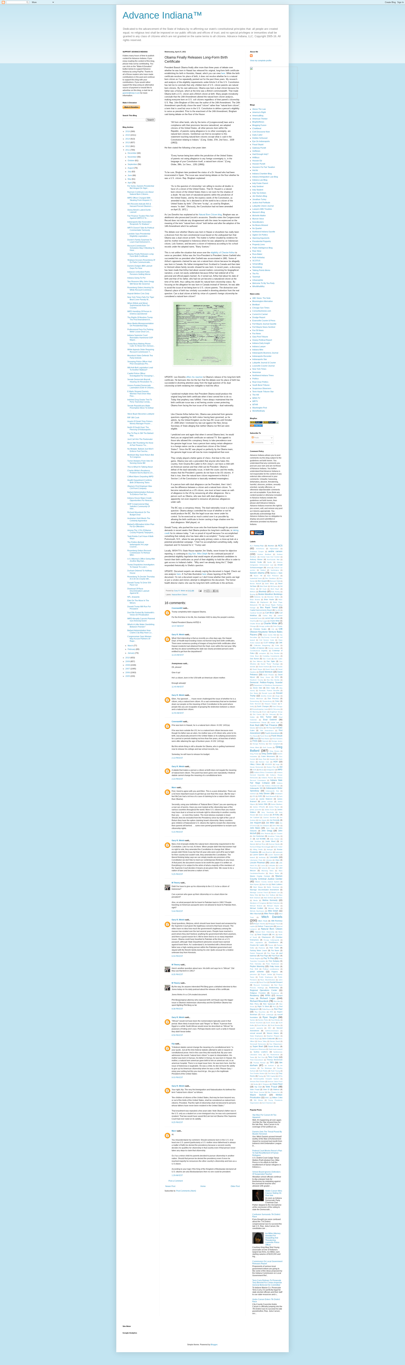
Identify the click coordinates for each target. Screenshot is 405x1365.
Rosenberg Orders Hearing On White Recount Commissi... (140, 288)
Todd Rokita (263, 1071)
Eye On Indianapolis (261, 141)
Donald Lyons (267, 693)
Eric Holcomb (271, 714)
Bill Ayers (274, 586)
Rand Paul (263, 982)
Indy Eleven (264, 793)
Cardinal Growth (256, 613)
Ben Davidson (270, 578)
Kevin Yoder (278, 847)
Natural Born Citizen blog (210, 214)
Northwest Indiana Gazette (263, 232)
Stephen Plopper (273, 1036)
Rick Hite (277, 1001)
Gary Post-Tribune (260, 337)
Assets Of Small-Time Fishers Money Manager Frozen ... (140, 422)
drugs (277, 696)
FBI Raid (269, 728)
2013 (127, 142)
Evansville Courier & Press (263, 321)
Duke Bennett (255, 704)
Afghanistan (274, 548)
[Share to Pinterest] (217, 591)
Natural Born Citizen (179, 595)
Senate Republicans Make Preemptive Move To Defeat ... (140, 408)
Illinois (261, 770)
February (132, 649)
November (132, 157)
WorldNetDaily (258, 411)
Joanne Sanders (269, 817)
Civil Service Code (266, 640)
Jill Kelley (276, 815)
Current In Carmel (260, 314)
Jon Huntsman (258, 836)
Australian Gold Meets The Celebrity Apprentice (138, 519)
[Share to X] (211, 591)
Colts (277, 645)
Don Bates (254, 693)
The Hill (255, 395)
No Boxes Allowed (260, 225)
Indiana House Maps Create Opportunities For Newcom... (140, 499)
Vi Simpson (265, 1084)
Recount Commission (262, 985)
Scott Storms (275, 1025)
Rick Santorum (269, 1004)
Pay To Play (269, 958)
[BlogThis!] (208, 591)
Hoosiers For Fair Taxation (263, 167)
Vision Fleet (277, 1084)
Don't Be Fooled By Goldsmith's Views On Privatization (140, 613)
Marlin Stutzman (273, 887)
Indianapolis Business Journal (265, 353)
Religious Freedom (258, 993)
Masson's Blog (258, 212)
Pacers (270, 945)
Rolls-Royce (266, 1009)
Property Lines (258, 244)
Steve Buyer (254, 1038)
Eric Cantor (257, 714)
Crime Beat (254, 656)
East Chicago (277, 706)
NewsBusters (258, 222)
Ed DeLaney (275, 709)
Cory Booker (274, 653)
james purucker (255, 809)
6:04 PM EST (177, 956)
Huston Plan (271, 767)
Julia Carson (275, 839)
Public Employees (266, 977)
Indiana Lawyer (259, 346)
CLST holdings (269, 643)
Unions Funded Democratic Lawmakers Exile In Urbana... (141, 386)
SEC (269, 1028)
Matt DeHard (268, 898)
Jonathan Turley (259, 199)
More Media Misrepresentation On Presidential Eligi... (140, 324)
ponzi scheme (257, 972)
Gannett (265, 741)
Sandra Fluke (263, 1020)
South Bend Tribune (261, 385)
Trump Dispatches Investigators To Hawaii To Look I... (140, 566)
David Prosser (268, 675)
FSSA (254, 741)
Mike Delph (273, 911)
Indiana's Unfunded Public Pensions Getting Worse (138, 273)
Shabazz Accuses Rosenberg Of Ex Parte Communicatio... (141, 261)
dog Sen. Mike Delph (197, 553)
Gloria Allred (254, 747)
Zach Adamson (267, 1103)
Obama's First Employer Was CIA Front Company (139, 487)
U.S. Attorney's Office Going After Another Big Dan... (141, 560)
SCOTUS (256, 261)
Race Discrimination (267, 980)
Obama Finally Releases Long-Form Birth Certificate (140, 255)
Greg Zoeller (267, 754)
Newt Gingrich (262, 934)
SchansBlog (257, 264)
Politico (255, 379)
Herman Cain (264, 762)
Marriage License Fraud (259, 892)
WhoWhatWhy (258, 286)
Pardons (262, 948)
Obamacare (266, 937)
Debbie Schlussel (260, 138)
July (130, 172)
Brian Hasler (269, 599)
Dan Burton (254, 659)
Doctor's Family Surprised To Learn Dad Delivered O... (139, 241)
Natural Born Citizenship (264, 932)
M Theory (176, 883)
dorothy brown (266, 696)
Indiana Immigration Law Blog (265, 177)
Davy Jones (265, 677)
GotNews (256, 151)
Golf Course (267, 747)
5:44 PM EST (177, 911)
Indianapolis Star (259, 359)
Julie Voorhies (255, 841)
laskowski (279, 852)
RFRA (267, 995)
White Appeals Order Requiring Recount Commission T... (140, 350)
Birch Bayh (275, 589)
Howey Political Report (262, 340)
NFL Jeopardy (133, 597)
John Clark (270, 828)
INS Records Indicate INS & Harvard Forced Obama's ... (140, 205)
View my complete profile (260, 60)
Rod (274, 1006)
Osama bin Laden (257, 945)
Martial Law (275, 892)
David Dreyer (257, 669)
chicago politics (264, 626)
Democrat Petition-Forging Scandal (266, 682)
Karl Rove (262, 844)
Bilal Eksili (263, 586)
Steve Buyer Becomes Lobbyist (140, 414)
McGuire (279, 898)
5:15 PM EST (177, 832)
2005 (127, 676)
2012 (127, 146)
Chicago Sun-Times (260, 308)
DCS (277, 677)
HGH (275, 762)
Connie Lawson (274, 648)
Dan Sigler (271, 661)
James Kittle (263, 804)
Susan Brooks (273, 1046)
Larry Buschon (267, 852)
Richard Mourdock (259, 1001)
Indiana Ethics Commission (264, 772)
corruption (262, 653)
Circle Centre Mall (269, 635)
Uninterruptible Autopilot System (266, 1079)
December (132, 153)
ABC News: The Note (261, 298)
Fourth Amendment (272, 733)
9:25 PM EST (177, 1122)
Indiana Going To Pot (136, 278)
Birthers (252, 592)
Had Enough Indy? (260, 154)
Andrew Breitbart (264, 554)
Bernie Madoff (255, 583)
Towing (260, 1076)
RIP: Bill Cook (133, 417)
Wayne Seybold (258, 1095)
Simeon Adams (273, 1033)
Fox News (256, 333)
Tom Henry (272, 1073)
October (131, 160)
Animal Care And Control (270, 557)
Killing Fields (258, 849)
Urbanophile (257, 280)
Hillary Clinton (255, 764)
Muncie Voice (258, 219)
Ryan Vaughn (270, 1017)
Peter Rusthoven (272, 964)
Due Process (273, 698)
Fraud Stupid (257, 144)
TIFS (272, 1062)
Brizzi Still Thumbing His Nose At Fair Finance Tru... (140, 444)
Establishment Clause (258, 722)
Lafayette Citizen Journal (263, 206)
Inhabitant (278, 793)
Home (203, 1186)
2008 (127, 665)
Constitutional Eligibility (259, 650)
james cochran (267, 801)
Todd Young (275, 1071)
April (130, 183)
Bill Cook (262, 589)
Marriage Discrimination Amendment (264, 890)
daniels (252, 666)
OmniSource (273, 942)
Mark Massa (258, 887)
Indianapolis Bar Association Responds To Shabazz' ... (139, 223)
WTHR (255, 404)
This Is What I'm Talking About (140, 467)
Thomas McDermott (274, 1060)
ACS (280, 545)
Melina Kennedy (269, 900)
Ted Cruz (261, 1057)
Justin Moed (270, 841)
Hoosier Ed (257, 161)
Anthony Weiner (256, 559)
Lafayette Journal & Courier (264, 363)
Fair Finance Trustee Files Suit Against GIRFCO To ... (140, 217)
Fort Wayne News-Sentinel (263, 327)
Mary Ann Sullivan (268, 895)
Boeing (252, 594)
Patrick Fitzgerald (256, 953)
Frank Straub (276, 736)
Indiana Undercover (272, 786)
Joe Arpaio (262, 820)
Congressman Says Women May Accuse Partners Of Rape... (139, 638)
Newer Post (170, 1186)
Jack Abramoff (271, 796)
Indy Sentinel (258, 186)
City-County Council (268, 637)
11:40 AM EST (178, 687)
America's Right (259, 112)
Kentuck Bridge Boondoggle (260, 847)
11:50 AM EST (178, 713)
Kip (173, 1044)
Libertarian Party (256, 860)
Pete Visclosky (255, 964)
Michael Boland (256, 906)
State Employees (256, 1036)
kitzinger (270, 849)
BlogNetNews (258, 122)
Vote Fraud (271, 1086)
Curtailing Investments (271, 656)
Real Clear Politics (260, 382)
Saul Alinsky (275, 1020)
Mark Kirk (265, 884)
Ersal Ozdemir (270, 720)
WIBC (267, 1097)
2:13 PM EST (177, 758)
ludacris (264, 868)
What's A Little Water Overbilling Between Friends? (140, 625)
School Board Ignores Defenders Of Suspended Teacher (266, 1173)
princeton (253, 974)
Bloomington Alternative (262, 301)
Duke (277, 701)
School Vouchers (256, 1023)
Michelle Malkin (259, 215)
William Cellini (277, 1097)
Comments (258, 442)
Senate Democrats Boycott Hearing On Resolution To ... (140, 380)
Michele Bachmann (257, 911)
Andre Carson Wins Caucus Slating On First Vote (273, 1193)
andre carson (275, 551)
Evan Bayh (255, 725)
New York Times (259, 369)
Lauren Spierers (274, 855)
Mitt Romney (276, 921)
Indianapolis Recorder (261, 356)
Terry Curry (273, 1057)
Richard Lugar (267, 998)
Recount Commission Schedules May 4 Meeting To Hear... (141, 248)
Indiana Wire (257, 350)
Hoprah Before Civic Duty (138, 293)
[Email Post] (200, 591)
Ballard (263, 570)
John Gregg (266, 831)
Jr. (251, 839)
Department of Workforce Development (268, 685)
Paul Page (264, 956)
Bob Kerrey (275, 592)
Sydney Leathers (261, 1052)
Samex (252, 1020)
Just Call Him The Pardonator (140, 439)
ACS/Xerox (260, 548)
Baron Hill (258, 576)
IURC (260, 796)
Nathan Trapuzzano (265, 926)
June (130, 175)
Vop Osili (258, 1087)
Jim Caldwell (254, 817)
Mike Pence (269, 913)
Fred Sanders (277, 738)
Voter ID (266, 1089)
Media (255, 900)
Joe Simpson (264, 825)
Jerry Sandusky (267, 812)
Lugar (273, 868)
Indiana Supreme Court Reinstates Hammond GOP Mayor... (140, 337)
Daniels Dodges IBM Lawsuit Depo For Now (139, 267)
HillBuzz (255, 157)
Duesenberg (254, 701)
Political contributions (271, 969)
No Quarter (257, 228)
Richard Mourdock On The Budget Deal (138, 513)
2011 (127, 150)
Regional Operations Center (263, 990)
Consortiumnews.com (261, 311)
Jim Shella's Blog (259, 196)
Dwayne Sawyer (271, 704)
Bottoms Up (258, 597)
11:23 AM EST (178, 655)
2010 (127, 658)
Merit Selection (274, 903)
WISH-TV (256, 398)
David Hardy (270, 669)
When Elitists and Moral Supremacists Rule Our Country (138, 305)
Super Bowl (258, 1046)
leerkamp (262, 857)
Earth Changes (263, 706)
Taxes (252, 1057)
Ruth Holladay (258, 257)
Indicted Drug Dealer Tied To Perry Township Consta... (139, 401)
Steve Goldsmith (268, 1038)
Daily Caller (257, 135)
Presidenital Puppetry (261, 241)
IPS (253, 796)
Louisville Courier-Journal (263, 366)
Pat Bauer (275, 950)
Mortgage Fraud (274, 923)
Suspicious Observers (261, 388)
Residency (254, 995)
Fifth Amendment (267, 730)
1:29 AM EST (177, 1175)
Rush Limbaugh (267, 1014)
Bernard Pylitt (275, 581)
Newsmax (256, 372)
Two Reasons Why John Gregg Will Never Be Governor (140, 282)
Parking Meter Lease (258, 950)
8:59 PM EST (177, 1035)
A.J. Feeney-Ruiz (257, 546)
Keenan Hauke (274, 844)
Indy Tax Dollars (259, 193)
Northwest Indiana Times (263, 375)
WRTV (255, 401)
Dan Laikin (278, 659)
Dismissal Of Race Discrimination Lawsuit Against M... (138, 591)
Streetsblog (257, 267)
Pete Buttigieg (274, 961)
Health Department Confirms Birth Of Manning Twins (139, 481)
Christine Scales (260, 629)
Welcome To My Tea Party (263, 283)
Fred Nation (265, 738)
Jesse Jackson (264, 815)
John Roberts (266, 833)
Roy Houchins (260, 1012)
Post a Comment (175, 1181)
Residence (275, 993)
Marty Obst (254, 895)
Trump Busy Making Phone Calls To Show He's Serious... (141, 345)
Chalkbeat (256, 128)
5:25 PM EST (177, 874)
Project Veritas (266, 974)
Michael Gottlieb (256, 908)
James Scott (269, 809)
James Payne (274, 807)
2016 (127, 131)
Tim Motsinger (266, 1068)
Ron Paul (278, 1009)
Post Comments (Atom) (186, 1191)
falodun (252, 728)
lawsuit (252, 857)
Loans (262, 865)
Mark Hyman (254, 884)
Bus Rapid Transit (268, 607)
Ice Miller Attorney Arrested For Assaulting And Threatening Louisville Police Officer (272, 1239)
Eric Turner (265, 717)
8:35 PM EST (177, 974)
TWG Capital (270, 1076)
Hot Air (255, 170)
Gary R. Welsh (178, 634)
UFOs (280, 1076)
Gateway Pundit (259, 148)
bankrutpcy (275, 570)
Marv (174, 787)
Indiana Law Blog (259, 180)
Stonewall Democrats (258, 1044)
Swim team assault (275, 1049)
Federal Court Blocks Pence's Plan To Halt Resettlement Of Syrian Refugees (267, 1153)
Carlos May (267, 615)
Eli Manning (254, 712)
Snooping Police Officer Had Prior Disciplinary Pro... (139, 362)
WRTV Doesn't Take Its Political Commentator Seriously (140, 229)
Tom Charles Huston (257, 1073)
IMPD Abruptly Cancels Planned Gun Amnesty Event (141, 619)
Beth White (269, 583)
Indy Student (257, 190)
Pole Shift (254, 969)
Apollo (269, 562)
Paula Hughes (255, 958)
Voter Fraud (254, 1089)
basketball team (256, 578)
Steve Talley (262, 1041)
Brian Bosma (255, 599)
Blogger (214, 1344)
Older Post (235, 1186)
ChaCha (253, 621)
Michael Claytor (273, 906)
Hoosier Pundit (258, 164)
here (223, 73)
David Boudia (277, 666)
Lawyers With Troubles (262, 209)
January (131, 653)
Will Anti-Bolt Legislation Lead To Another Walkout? (140, 368)
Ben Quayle (262, 581)
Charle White (275, 621)
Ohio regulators (256, 942)
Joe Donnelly (275, 820)
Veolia (255, 1084)
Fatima (260, 728)
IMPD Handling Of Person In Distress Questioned (139, 312)
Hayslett (273, 759)
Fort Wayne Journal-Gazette (264, 324)
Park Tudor (274, 948)
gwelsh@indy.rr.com (131, 93)
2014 (127, 139)
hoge (278, 764)
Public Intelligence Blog (262, 248)
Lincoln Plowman (257, 863)
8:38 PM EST (177, 1009)
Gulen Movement (268, 756)
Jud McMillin (261, 839)
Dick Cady (270, 688)
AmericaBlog (257, 116)
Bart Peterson (273, 576)
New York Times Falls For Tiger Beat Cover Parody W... (140, 298)
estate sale (275, 722)
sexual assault (256, 1033)
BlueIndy (262, 591)
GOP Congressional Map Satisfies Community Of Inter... (138, 506)
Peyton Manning (257, 966)
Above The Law (259, 109)
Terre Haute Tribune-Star (263, 392)
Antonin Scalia (256, 562)
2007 (127, 669)
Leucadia (274, 857)
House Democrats (256, 767)
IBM (280, 767)
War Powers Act (274, 1092)
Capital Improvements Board (261, 610)
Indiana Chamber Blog (262, 174)
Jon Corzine (278, 833)
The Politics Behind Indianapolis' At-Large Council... (137, 544)
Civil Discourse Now (261, 132)
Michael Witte (273, 908)
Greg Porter (254, 754)
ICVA (254, 770)
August (131, 168)
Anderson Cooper (257, 551)
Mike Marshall (255, 914)
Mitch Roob (262, 921)
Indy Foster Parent (260, 183)
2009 (127, 661)
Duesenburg (267, 701)
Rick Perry (254, 1004)
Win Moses (258, 1100)
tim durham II (270, 1065)
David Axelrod (264, 666)
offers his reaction (194, 377)
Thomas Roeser (259, 1063)
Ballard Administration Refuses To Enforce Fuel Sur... (140, 493)
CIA (272, 629)
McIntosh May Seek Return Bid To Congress (140, 456)
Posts (256, 438)
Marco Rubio (274, 873)
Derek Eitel (257, 688)
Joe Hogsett (255, 823)
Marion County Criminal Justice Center (266, 877)
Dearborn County (256, 680)
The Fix (255, 274)
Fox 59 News (258, 330)
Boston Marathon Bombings (270, 594)
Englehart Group (276, 712)
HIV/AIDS (268, 764)
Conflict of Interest (257, 648)
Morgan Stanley (259, 923)
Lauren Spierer (258, 855)
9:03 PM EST (177, 1077)
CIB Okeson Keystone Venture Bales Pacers (266, 632)
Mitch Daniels (272, 916)
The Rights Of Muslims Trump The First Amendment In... (140, 318)
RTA (271, 1012)
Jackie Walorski (265, 799)
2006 (127, 672)
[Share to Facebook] (214, 591)
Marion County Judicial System (267, 882)
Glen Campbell (274, 744)
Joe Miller (270, 823)
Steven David (275, 1041)
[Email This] (205, 591)
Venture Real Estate (257, 1081)
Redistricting (274, 988)
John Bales (255, 828)
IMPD (280, 770)
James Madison (276, 804)
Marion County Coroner (260, 876)
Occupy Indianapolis (271, 940)
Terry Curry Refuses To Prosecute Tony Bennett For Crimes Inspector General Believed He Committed (267, 1282)
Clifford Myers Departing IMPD (140, 476)
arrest (269, 567)
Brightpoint (264, 602)
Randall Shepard (276, 982)
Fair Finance (271, 725)
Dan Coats (267, 659)
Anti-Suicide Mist (273, 559)
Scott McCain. (262, 1025)
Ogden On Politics (260, 235)
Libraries (269, 860)
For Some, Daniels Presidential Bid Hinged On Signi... (140, 187)
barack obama (257, 572)
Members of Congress (258, 903)
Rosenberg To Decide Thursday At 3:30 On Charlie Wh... (141, 578)
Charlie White (270, 623)
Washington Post (259, 408)
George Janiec (276, 741)
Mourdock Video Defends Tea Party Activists (140, 356)
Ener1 (264, 712)
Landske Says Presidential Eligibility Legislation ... (138, 235)
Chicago (253, 626)
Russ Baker (257, 254)
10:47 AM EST (178, 626)
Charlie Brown (255, 623)
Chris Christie (277, 626)
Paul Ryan (275, 956)
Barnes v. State (276, 573)
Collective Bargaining (262, 645)
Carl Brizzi (269, 613)
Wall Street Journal (257, 1092)
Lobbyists (271, 865)
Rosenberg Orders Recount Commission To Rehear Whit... (139, 552)
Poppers (274, 972)
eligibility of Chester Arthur (222, 252)
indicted (253, 793)
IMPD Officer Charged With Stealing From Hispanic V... (140, 199)
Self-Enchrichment (272, 1031)
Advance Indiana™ (162, 15)
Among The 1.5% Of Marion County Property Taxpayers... (140, 531)
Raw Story (256, 251)
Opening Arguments (260, 238)
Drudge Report (258, 317)
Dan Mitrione (258, 661)
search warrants (256, 1028)
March (131, 646)
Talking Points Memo (261, 270)
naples (252, 926)
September (133, 164)
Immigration (270, 770)
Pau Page (271, 953)
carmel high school (272, 618)
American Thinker (260, 119)
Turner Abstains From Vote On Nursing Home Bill (140, 462)
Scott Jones (270, 1023)
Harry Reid (262, 759)
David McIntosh (266, 672)
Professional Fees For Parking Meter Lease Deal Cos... (140, 330)
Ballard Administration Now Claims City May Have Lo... (140, 631)
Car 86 (277, 610)
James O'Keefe (259, 807)
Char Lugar (263, 621)
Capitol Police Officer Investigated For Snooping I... (141, 374)
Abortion (271, 546)
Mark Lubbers (277, 884)
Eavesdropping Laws (260, 709)
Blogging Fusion (259, 125)
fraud (256, 738)
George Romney (259, 744)
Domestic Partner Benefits (269, 690)
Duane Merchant (256, 698)
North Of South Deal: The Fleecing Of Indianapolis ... (140, 428)
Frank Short (264, 736)
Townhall (256, 277)
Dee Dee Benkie (273, 680)
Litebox (272, 863)
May (130, 179)
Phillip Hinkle (274, 966)
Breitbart (256, 305)
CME (280, 643)
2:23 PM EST (177, 779)
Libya (277, 860)
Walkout (276, 1089)
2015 (127, 135)
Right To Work (263, 1006)
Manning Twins (268, 871)
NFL (273, 934)
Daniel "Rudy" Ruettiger (270, 664)
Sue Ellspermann (275, 1044)
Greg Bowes (274, 751)
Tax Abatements (273, 1054)
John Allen (276, 825)
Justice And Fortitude (261, 203)
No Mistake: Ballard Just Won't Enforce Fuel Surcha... (140, 450)
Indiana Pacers (267, 778)
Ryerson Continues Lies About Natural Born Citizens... (140, 193)
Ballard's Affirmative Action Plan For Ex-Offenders (140, 525)
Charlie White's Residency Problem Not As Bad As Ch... (140, 471)
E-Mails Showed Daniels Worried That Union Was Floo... (139, 393)
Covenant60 (177, 608)
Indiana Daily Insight (261, 343)
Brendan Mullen (273, 597)
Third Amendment (256, 1060)
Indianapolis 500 (256, 788)
